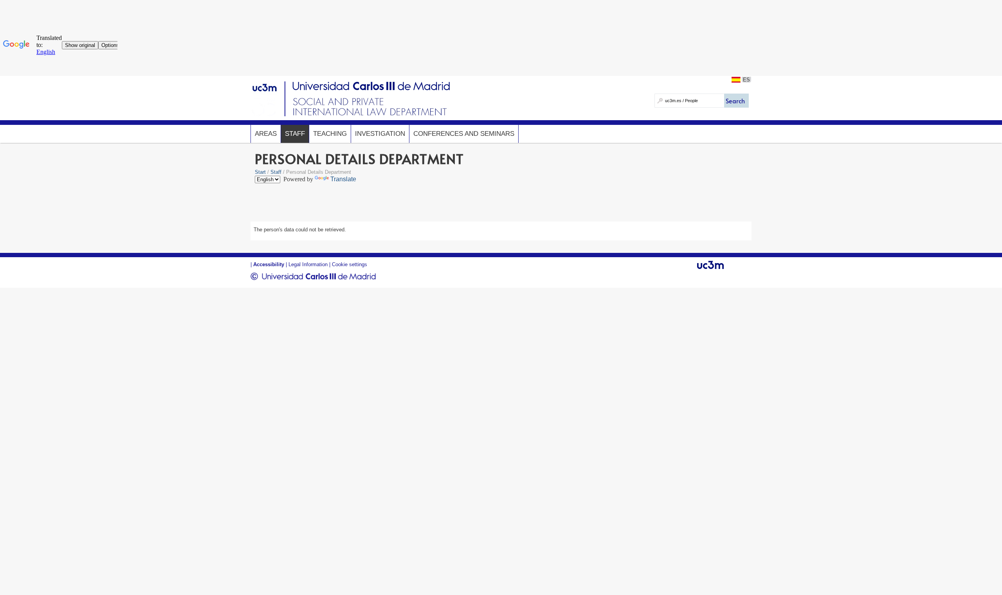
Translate (343, 179)
